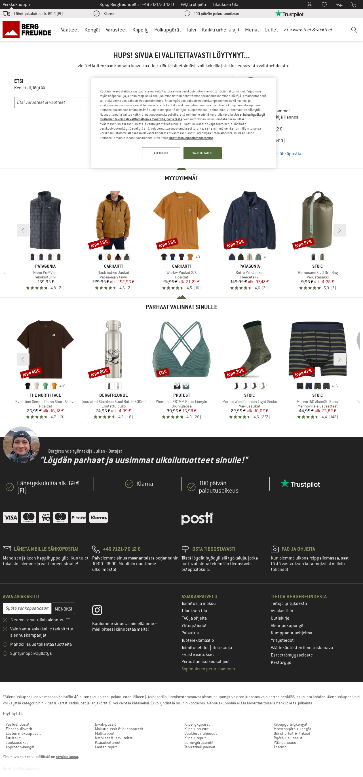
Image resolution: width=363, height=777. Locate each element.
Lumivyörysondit (199, 742)
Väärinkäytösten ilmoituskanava (302, 648)
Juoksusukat (17, 742)
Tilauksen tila (194, 611)
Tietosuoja (222, 648)
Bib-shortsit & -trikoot (292, 733)
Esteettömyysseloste (292, 655)
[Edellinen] (23, 230)
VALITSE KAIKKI (203, 153)
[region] (183, 123)
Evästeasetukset (198, 654)
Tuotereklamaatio (198, 640)
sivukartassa (67, 756)
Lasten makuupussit (23, 733)
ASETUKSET (161, 153)
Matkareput (105, 733)
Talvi (191, 29)
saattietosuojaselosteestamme (191, 138)
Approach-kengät (20, 746)
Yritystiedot (282, 640)
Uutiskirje (280, 618)
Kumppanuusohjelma (291, 633)
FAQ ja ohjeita (194, 618)
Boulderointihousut (200, 733)
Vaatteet (70, 29)
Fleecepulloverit (19, 728)
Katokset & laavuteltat (113, 737)
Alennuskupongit (287, 625)
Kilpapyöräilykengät (290, 724)
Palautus (190, 633)
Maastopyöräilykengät (292, 728)
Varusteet (116, 29)
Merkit (252, 29)
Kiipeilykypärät (197, 724)
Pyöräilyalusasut (288, 737)
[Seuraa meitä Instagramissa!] (101, 611)
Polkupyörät (167, 29)
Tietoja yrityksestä (289, 603)
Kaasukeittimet (108, 742)
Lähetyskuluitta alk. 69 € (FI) (38, 13)
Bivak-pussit (105, 724)
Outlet (271, 29)
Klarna (109, 13)
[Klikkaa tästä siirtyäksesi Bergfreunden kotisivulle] (29, 29)
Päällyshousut (286, 742)
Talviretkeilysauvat (200, 746)
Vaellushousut (17, 724)
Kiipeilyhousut (196, 728)
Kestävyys (281, 662)
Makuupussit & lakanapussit (119, 728)
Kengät (92, 29)
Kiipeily (140, 29)
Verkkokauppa (16, 4)
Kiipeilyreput (195, 737)
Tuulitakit (13, 737)
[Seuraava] (340, 230)
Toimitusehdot (196, 648)
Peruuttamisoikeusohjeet (206, 661)
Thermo (280, 746)
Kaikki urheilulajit (220, 29)
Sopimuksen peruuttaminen (208, 669)
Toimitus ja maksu (199, 603)
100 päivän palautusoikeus (216, 13)
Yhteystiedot (194, 625)
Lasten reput (106, 746)
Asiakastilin (282, 611)
